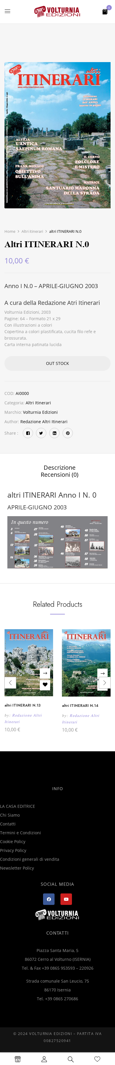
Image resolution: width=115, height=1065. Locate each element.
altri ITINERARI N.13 (22, 705)
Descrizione (59, 467)
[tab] (60, 467)
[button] (105, 11)
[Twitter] (41, 433)
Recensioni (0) (59, 474)
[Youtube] (66, 899)
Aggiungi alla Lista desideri (45, 685)
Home (9, 231)
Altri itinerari (32, 231)
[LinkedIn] (54, 433)
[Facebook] (28, 433)
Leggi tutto (45, 673)
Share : (11, 433)
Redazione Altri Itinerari (44, 421)
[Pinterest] (68, 433)
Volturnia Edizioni (40, 412)
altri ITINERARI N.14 (80, 705)
